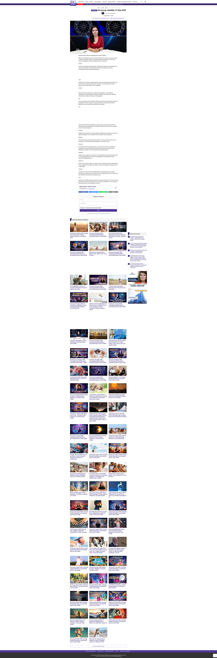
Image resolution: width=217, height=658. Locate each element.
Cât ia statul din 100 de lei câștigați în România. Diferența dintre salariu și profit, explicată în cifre (117, 235)
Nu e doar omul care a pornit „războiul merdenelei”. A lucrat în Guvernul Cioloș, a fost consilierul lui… (103, 4)
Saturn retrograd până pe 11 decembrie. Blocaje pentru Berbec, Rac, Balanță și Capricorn (98, 621)
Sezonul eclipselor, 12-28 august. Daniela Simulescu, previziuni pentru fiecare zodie (117, 378)
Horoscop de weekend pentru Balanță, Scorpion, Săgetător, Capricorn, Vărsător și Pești (78, 475)
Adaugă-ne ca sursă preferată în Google (101, 18)
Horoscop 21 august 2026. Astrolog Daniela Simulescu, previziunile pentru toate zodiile (78, 254)
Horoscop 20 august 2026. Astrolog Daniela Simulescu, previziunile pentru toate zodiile (117, 254)
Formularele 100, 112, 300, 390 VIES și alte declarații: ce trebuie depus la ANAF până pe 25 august (117, 415)
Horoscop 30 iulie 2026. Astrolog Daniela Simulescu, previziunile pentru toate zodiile (97, 586)
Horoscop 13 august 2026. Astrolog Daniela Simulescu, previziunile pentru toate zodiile (97, 378)
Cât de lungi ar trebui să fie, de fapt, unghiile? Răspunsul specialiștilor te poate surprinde (78, 530)
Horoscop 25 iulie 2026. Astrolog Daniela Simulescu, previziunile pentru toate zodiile (78, 640)
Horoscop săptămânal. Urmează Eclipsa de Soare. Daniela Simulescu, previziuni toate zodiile (97, 438)
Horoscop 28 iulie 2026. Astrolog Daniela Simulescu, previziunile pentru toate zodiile (97, 604)
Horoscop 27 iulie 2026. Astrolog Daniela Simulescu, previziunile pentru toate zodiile (117, 604)
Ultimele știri (81, 1)
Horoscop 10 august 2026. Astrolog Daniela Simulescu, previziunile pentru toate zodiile (78, 437)
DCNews (73, 3)
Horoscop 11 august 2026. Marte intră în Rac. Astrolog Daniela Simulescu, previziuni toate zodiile (78, 416)
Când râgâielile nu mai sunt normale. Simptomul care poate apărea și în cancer (78, 287)
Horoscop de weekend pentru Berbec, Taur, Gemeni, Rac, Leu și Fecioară (98, 254)
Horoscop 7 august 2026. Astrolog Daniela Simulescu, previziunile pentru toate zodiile (118, 456)
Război (91, 1)
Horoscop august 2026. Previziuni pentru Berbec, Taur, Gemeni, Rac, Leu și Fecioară (79, 586)
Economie (104, 1)
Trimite (98, 210)
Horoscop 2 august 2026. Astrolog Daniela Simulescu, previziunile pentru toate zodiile (79, 549)
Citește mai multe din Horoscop (98, 646)
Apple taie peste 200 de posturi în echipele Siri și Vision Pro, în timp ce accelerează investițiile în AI (117, 495)
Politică (87, 1)
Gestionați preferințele (109, 651)
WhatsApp (104, 191)
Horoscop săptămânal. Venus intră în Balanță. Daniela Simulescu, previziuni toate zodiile (116, 531)
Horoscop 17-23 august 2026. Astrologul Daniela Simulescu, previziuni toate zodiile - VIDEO (78, 361)
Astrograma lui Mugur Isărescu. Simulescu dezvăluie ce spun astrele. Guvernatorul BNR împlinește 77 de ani (117, 550)
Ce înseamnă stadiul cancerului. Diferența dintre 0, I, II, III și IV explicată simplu (78, 378)
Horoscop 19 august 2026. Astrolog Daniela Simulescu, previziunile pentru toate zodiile (97, 287)
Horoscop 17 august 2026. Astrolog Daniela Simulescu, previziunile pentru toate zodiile (117, 305)
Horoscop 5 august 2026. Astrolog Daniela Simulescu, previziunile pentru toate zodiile (79, 513)
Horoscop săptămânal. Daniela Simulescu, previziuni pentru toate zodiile (78, 342)
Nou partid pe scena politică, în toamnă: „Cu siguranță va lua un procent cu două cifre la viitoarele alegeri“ (137, 238)
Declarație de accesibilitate (125, 651)
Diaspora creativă (112, 1)
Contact (116, 651)
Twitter (94, 191)
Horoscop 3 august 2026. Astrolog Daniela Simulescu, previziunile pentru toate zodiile (98, 530)
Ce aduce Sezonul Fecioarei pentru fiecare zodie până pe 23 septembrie (117, 287)
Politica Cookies (100, 651)
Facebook (84, 191)
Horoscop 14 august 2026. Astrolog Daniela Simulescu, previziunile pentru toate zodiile (117, 361)
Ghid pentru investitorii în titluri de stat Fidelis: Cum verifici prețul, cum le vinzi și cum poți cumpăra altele (117, 343)
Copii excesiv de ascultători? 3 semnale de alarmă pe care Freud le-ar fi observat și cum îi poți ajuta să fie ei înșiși (98, 397)
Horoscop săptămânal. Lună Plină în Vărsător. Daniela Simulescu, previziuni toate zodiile (77, 622)
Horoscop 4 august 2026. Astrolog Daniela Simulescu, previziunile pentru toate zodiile (118, 513)
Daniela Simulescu (112, 13)
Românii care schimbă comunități (124, 1)
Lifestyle (102, 7)
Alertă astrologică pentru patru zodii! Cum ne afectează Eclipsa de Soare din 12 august (117, 396)
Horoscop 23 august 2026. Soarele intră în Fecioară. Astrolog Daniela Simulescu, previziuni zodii (79, 235)
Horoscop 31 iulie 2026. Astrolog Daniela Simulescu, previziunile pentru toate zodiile (117, 568)
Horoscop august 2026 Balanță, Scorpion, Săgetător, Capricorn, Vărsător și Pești (97, 568)
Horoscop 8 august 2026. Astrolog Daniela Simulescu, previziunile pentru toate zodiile (98, 456)
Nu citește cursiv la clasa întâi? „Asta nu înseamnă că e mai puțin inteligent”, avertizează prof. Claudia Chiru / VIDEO (98, 476)
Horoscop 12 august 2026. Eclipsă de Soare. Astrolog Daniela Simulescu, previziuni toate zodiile (79, 397)
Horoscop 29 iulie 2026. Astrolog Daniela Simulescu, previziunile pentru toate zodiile (78, 604)
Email (114, 191)
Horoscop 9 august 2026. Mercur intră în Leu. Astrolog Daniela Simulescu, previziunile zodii (117, 437)
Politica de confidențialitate (91, 651)
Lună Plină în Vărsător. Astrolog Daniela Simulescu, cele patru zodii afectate (117, 586)
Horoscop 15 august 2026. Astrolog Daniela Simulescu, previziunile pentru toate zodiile (97, 361)
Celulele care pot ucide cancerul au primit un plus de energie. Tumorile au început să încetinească (78, 457)
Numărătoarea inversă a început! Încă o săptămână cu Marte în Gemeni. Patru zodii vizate (98, 513)
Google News (91, 188)
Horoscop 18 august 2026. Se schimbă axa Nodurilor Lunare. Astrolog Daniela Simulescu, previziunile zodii (78, 306)
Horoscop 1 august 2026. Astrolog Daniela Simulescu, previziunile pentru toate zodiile (79, 568)
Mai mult (135, 1)
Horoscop (106, 7)
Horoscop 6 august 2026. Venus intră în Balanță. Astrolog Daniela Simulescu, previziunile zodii (98, 494)
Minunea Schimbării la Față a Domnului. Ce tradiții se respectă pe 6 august (78, 494)
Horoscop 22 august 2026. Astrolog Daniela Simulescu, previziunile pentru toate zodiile (97, 235)
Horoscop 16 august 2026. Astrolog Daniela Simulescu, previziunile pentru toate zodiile (97, 342)
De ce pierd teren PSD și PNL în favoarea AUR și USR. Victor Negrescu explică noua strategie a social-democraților (138, 265)
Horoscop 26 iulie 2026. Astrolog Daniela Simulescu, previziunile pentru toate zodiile (117, 621)
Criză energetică (97, 1)
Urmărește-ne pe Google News (118, 18)
